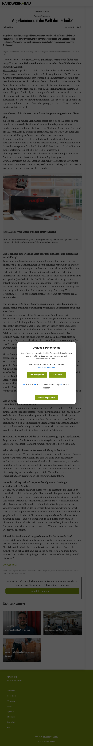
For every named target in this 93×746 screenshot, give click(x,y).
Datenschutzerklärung (46, 367)
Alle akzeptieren (37, 375)
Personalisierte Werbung (48, 384)
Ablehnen (57, 375)
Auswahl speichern (46, 397)
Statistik (29, 384)
